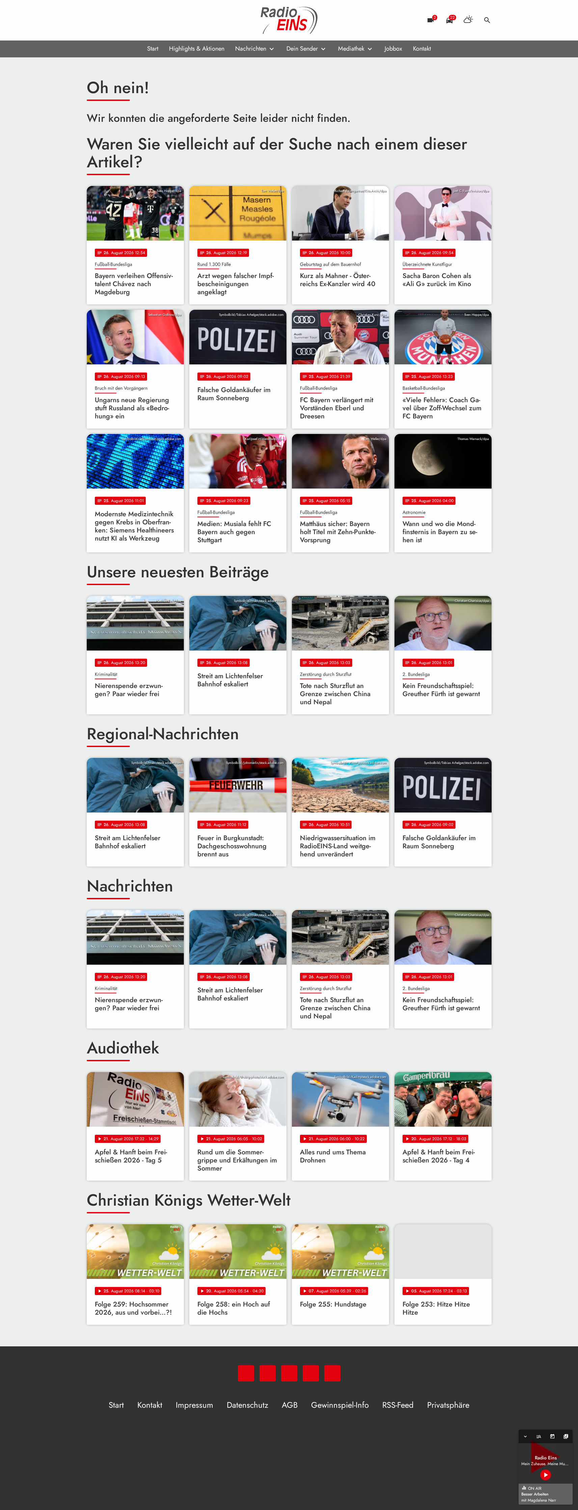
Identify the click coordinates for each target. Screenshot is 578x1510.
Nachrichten (250, 48)
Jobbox (393, 48)
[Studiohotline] (147, 20)
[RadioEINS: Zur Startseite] (289, 20)
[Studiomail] (134, 20)
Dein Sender (302, 48)
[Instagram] (120, 20)
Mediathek (351, 48)
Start (152, 48)
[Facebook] (107, 20)
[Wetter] (468, 20)
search (487, 20)
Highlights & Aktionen (196, 48)
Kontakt (422, 48)
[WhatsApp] (93, 20)
